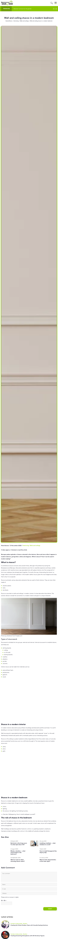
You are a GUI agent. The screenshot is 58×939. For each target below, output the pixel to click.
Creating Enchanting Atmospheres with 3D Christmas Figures (27, 935)
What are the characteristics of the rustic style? (48, 860)
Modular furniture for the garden (23, 8)
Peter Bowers (5, 545)
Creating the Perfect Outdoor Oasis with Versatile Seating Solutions (29, 925)
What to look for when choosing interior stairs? (18, 860)
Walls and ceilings (35, 545)
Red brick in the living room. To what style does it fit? (19, 843)
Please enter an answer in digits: (10, 897)
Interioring (26, 545)
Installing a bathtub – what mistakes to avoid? (48, 843)
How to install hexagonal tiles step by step (48, 851)
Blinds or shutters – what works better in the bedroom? (18, 852)
